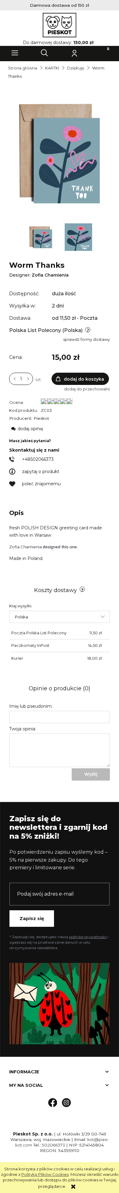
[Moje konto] (74, 53)
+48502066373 (38, 459)
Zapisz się (32, 918)
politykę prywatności (87, 936)
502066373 (53, 1145)
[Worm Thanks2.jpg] (41, 236)
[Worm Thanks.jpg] (78, 236)
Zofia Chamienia (50, 275)
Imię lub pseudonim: (30, 706)
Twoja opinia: (22, 729)
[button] (15, 53)
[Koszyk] (104, 53)
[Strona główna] (59, 25)
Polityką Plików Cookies (45, 1174)
